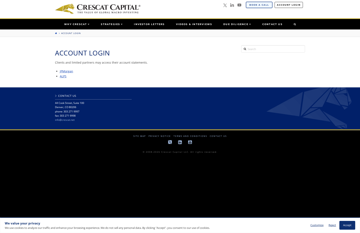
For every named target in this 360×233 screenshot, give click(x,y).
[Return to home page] (56, 33)
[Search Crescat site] (294, 24)
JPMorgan (66, 71)
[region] (180, 225)
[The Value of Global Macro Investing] (97, 8)
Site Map (139, 136)
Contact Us (218, 136)
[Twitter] (225, 5)
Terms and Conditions (190, 136)
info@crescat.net (65, 120)
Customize (317, 225)
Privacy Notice (160, 136)
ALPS (63, 76)
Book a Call (259, 5)
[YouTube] (239, 5)
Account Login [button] (289, 5)
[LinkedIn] (232, 5)
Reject (332, 225)
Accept (347, 225)
